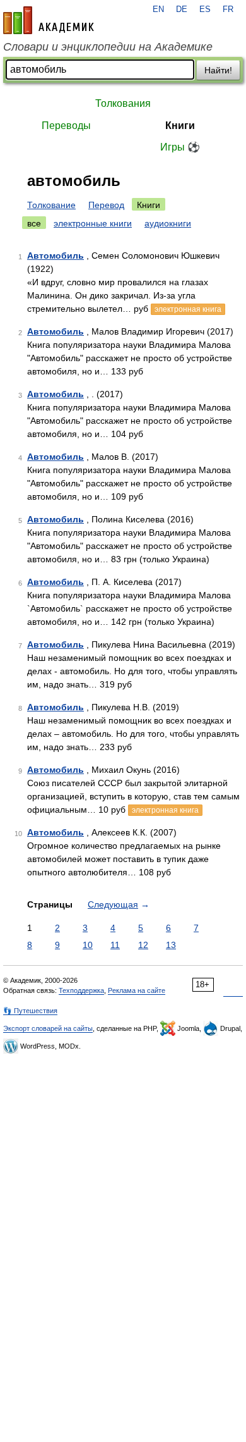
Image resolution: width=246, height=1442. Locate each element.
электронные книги (93, 223)
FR (228, 9)
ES (205, 9)
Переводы (66, 125)
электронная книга (188, 309)
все (34, 223)
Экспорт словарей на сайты (48, 1028)
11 (115, 945)
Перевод (106, 205)
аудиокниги (167, 223)
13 (171, 945)
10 (88, 945)
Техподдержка (81, 990)
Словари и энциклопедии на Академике (108, 46)
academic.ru (48, 20)
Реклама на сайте (136, 990)
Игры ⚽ (180, 147)
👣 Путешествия (30, 1010)
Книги (180, 125)
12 (143, 945)
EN (158, 9)
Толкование (51, 205)
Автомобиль (55, 255)
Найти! (218, 70)
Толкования (123, 103)
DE (181, 9)
